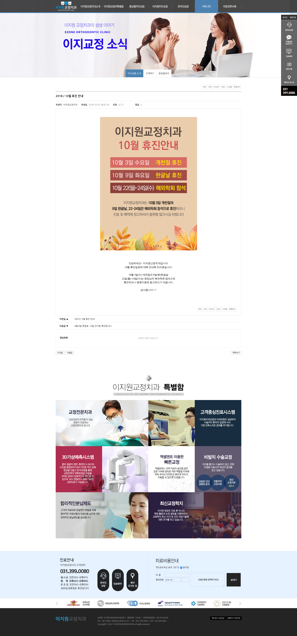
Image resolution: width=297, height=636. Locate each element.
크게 (209, 87)
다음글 (69, 353)
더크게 (215, 87)
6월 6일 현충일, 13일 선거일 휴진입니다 (93, 326)
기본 (204, 87)
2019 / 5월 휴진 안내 (84, 319)
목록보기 (237, 87)
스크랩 (229, 87)
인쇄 (222, 87)
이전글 (60, 353)
